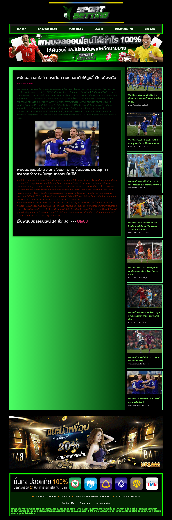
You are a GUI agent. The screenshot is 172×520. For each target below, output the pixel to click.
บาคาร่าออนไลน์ (124, 29)
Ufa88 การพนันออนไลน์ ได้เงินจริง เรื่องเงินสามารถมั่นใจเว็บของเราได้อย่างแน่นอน (144, 98)
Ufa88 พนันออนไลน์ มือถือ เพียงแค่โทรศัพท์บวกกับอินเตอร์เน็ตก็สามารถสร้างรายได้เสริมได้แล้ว (143, 226)
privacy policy (103, 503)
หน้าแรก (21, 29)
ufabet (99, 29)
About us (85, 503)
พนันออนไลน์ (76, 29)
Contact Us (68, 503)
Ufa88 (82, 221)
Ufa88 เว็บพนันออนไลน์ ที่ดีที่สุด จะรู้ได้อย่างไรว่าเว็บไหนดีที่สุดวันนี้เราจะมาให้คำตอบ (144, 316)
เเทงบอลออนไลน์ (47, 29)
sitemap (149, 29)
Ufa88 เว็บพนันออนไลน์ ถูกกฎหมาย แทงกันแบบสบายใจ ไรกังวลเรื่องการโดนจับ (143, 271)
